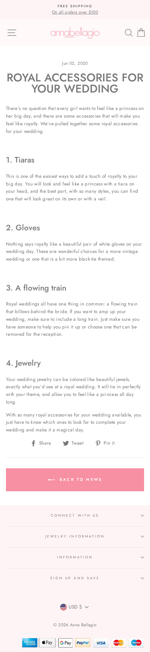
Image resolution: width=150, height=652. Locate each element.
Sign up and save (75, 578)
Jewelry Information (75, 536)
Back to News (80, 479)
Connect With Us (75, 515)
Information (75, 557)
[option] (75, 9)
